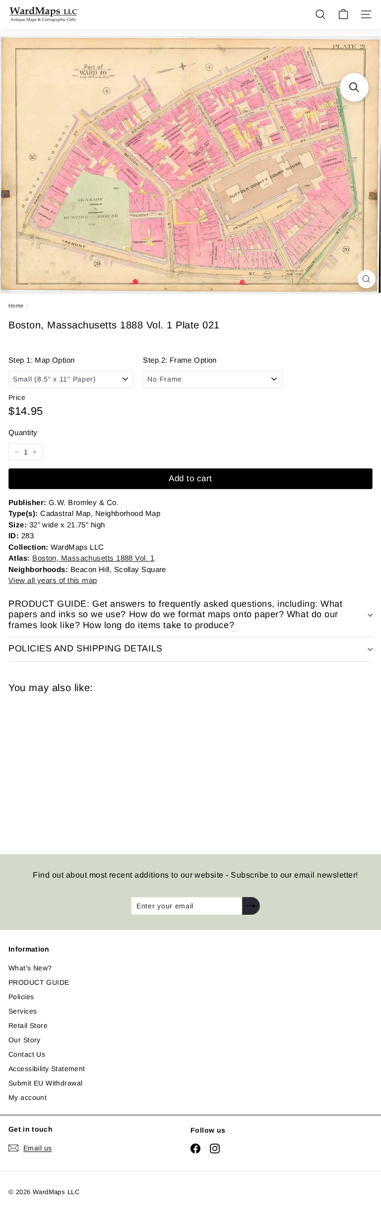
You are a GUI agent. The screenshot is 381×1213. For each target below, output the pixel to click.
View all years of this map (52, 580)
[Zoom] (366, 279)
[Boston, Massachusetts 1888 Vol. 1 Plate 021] (79, 768)
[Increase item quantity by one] (34, 452)
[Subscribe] (251, 906)
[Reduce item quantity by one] (16, 452)
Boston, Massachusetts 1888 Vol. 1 (93, 558)
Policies (21, 997)
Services (22, 1011)
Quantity (22, 432)
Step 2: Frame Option (179, 360)
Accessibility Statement (46, 1069)
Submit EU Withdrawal (45, 1083)
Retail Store (28, 1025)
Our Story (24, 1040)
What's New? (30, 968)
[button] (354, 87)
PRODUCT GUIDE (38, 982)
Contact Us (26, 1054)
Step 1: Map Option (41, 360)
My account (27, 1097)
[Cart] (343, 14)
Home (16, 306)
